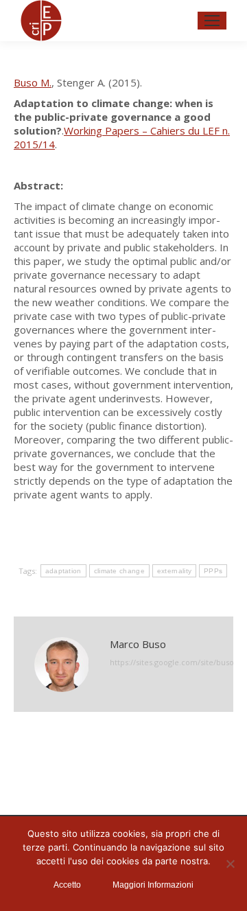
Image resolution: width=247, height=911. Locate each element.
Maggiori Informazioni (153, 885)
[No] (230, 863)
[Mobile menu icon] (212, 21)
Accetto (67, 885)
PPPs (213, 571)
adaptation (63, 571)
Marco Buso (138, 644)
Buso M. (32, 82)
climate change (119, 571)
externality (174, 571)
